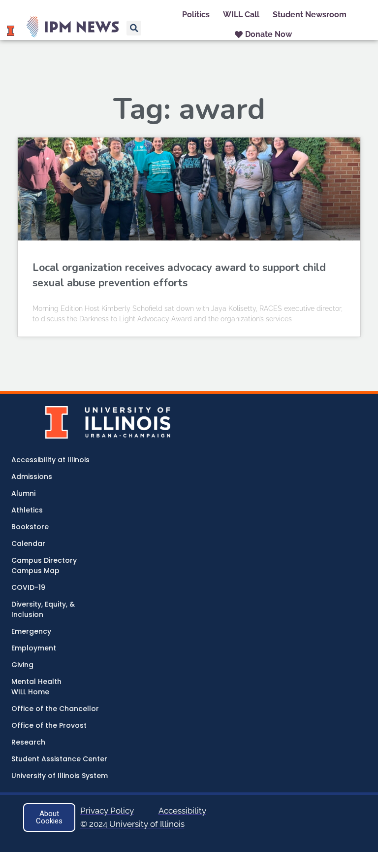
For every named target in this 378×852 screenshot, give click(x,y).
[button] (133, 28)
